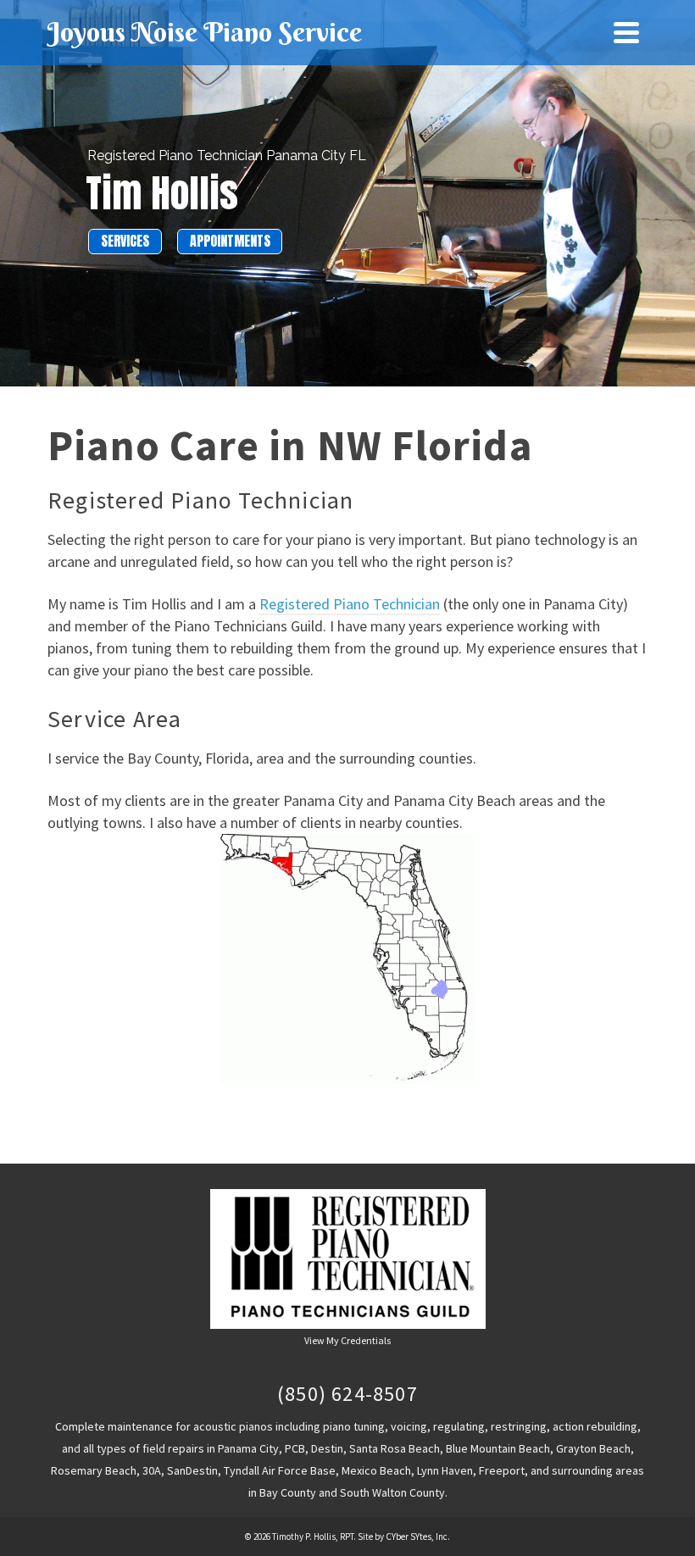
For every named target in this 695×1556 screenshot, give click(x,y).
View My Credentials (347, 1340)
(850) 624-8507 (347, 1394)
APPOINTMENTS (230, 241)
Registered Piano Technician (349, 604)
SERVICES (125, 241)
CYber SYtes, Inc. (418, 1536)
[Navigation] (626, 32)
